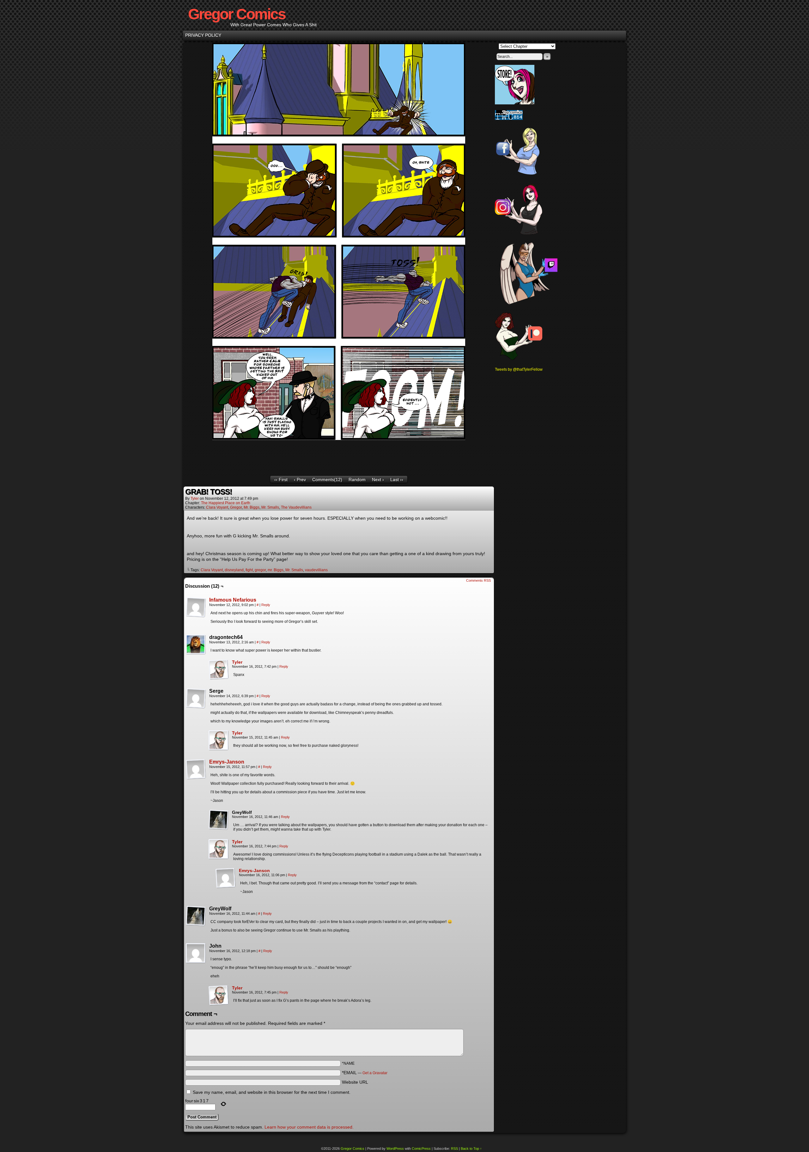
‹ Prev (300, 479)
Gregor (236, 507)
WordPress (395, 1148)
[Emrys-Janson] (196, 777)
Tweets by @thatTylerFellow (519, 369)
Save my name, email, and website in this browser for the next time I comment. (271, 1092)
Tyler (195, 498)
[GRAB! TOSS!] (338, 438)
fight (249, 570)
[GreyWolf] (219, 820)
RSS (454, 1148)
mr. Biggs (275, 570)
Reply (265, 605)
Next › (378, 479)
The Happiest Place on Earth (225, 503)
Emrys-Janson (226, 762)
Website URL (355, 1082)
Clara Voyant (217, 507)
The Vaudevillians (296, 507)
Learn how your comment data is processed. (309, 1127)
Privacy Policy (203, 35)
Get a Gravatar (374, 1073)
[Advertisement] (339, 455)
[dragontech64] (196, 645)
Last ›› (396, 479)
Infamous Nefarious (232, 600)
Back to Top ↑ (471, 1148)
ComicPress (421, 1148)
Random (357, 479)
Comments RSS (478, 580)
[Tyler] (219, 678)
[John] (196, 953)
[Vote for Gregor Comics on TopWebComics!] (509, 118)
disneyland (234, 570)
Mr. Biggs (251, 507)
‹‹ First (281, 479)
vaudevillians (316, 570)
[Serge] (196, 698)
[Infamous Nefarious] (196, 615)
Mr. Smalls (270, 507)
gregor (260, 570)
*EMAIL (364, 1072)
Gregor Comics (236, 14)
